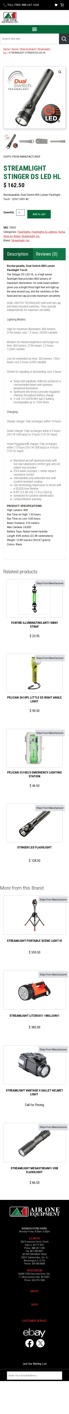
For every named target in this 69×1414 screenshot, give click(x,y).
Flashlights (23, 232)
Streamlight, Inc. (30, 236)
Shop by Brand (28, 49)
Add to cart (39, 214)
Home (6, 49)
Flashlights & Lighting (44, 232)
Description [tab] (17, 254)
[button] (60, 72)
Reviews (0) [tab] (46, 254)
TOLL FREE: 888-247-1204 (23, 5)
